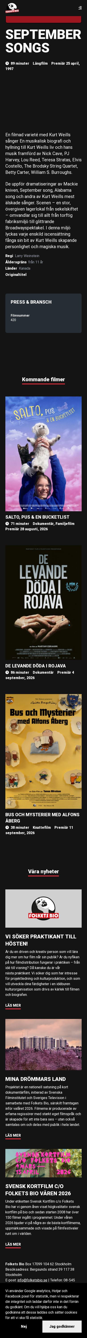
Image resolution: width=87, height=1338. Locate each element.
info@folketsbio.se (32, 1280)
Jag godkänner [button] (62, 1326)
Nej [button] (24, 1326)
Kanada (24, 268)
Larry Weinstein (27, 256)
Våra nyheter (43, 871)
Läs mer (13, 1005)
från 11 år (35, 262)
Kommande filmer (43, 379)
